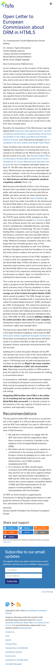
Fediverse (11, 528)
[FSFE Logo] (7, 4)
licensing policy (25, 628)
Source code (10, 656)
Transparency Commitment (16, 648)
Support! (11, 537)
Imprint (8, 640)
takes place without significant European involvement (27, 336)
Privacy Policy (11, 644)
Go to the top (47, 592)
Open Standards (37, 198)
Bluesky (27, 528)
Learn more (7, 542)
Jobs (7, 636)
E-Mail (42, 532)
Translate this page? (13, 664)
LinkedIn (27, 532)
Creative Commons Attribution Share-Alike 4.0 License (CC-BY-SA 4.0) (27, 622)
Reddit (11, 532)
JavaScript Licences (13, 652)
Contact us (9, 632)
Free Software (39, 220)
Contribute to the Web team (16, 660)
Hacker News (42, 528)
